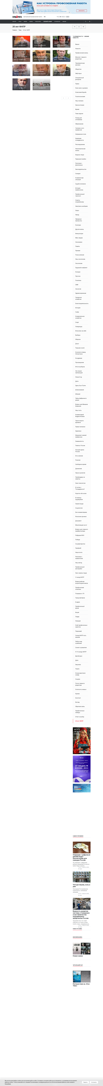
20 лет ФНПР (79, 721)
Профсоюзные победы (79, 711)
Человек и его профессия (79, 129)
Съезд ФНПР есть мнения (80, 636)
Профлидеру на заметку (80, 478)
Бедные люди (79, 155)
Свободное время (80, 464)
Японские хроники (80, 516)
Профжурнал (57, 21)
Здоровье (78, 431)
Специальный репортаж (79, 78)
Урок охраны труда (81, 573)
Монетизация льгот (81, 525)
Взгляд (77, 702)
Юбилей (77, 394)
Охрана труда (79, 504)
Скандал (77, 173)
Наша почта (78, 552)
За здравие (78, 358)
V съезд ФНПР (79, 577)
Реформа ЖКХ (79, 535)
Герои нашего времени (79, 421)
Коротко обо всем (80, 493)
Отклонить (94, 1082)
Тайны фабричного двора (81, 399)
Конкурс (77, 272)
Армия (77, 109)
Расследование (80, 144)
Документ (78, 521)
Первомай (78, 631)
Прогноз (77, 276)
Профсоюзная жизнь (81, 53)
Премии (77, 250)
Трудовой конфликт (81, 267)
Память (77, 246)
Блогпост (78, 698)
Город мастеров (80, 598)
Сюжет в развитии (81, 647)
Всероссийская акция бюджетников (81, 582)
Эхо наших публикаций (78, 372)
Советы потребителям (79, 201)
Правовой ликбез (80, 159)
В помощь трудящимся (79, 498)
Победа (77, 539)
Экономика (78, 242)
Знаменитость (79, 441)
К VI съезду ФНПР (80, 652)
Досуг (77, 343)
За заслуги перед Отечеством (80, 353)
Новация (78, 621)
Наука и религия (80, 473)
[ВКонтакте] (75, 26)
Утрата (77, 669)
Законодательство (80, 169)
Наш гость (78, 410)
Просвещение (79, 362)
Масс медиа (79, 238)
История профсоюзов (79, 189)
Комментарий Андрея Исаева (79, 415)
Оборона (77, 339)
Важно (77, 44)
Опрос (77, 210)
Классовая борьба (80, 92)
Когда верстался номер (80, 674)
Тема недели (79, 113)
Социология (78, 508)
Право (77, 84)
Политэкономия (80, 96)
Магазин (64, 21)
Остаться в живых (80, 689)
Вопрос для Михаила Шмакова (81, 405)
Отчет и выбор (79, 717)
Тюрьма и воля (79, 348)
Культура (78, 225)
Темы (20, 30)
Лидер (77, 616)
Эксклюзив (78, 263)
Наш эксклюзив (80, 259)
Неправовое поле (80, 134)
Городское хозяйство (78, 298)
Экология (78, 289)
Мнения (25, 21)
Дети (76, 381)
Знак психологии (80, 483)
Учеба (77, 312)
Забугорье (78, 73)
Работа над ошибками (78, 642)
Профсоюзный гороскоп (79, 195)
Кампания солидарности (79, 139)
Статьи (20, 21)
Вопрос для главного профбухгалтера (81, 530)
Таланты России (80, 445)
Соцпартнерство (80, 544)
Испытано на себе (80, 331)
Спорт (77, 322)
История (77, 308)
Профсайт (78, 548)
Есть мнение (79, 456)
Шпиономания (79, 390)
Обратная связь (80, 706)
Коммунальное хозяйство (79, 317)
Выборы (77, 335)
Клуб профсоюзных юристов (81, 626)
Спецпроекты (38, 21)
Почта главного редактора (80, 684)
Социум (77, 679)
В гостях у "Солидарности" (80, 488)
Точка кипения (79, 255)
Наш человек (79, 101)
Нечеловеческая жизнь (80, 149)
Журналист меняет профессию (81, 436)
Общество (78, 69)
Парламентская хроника (80, 64)
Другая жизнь (79, 229)
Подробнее (8, 1084)
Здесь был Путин (80, 385)
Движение (78, 468)
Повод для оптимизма (78, 118)
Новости (14, 21)
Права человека (80, 426)
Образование (79, 124)
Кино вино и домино (81, 88)
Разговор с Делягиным (78, 164)
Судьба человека (80, 184)
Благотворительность (81, 303)
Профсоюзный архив (79, 607)
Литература (78, 326)
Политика (78, 280)
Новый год (78, 377)
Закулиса (78, 664)
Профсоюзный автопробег (79, 567)
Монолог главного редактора (80, 58)
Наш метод (78, 562)
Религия (77, 460)
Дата (76, 660)
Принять (85, 1082)
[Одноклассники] (79, 26)
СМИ (76, 284)
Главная (14, 30)
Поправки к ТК (79, 593)
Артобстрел (78, 656)
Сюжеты (31, 21)
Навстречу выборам (81, 206)
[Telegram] (83, 26)
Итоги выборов (80, 366)
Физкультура (79, 233)
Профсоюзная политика (79, 588)
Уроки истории (79, 105)
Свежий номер (47, 21)
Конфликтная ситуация (79, 178)
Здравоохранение (80, 293)
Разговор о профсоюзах (79, 557)
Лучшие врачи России (79, 450)
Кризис (77, 693)
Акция (77, 612)
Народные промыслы (78, 220)
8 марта (77, 602)
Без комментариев (81, 512)
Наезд (77, 215)
